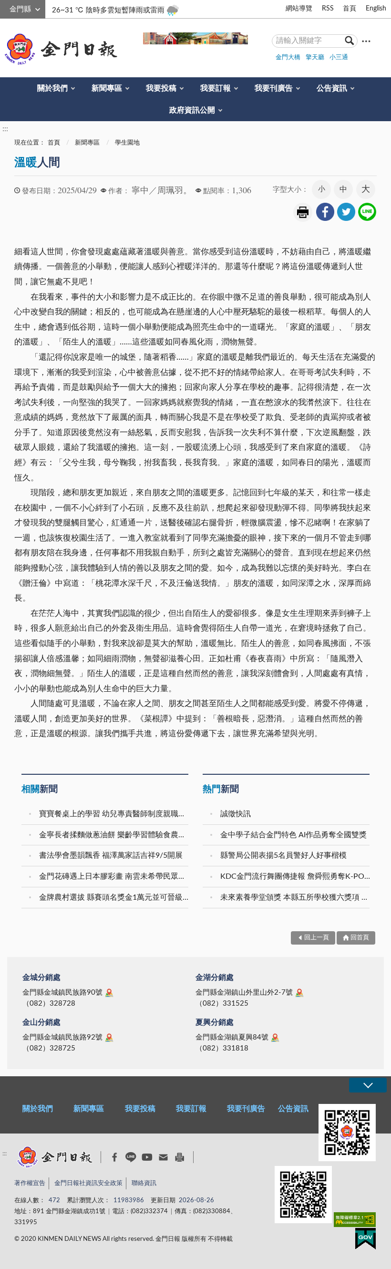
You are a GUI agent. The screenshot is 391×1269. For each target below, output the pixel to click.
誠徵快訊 (235, 814)
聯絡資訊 (144, 1183)
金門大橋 (288, 57)
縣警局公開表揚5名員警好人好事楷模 (283, 855)
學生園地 (127, 143)
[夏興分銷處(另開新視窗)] (275, 1037)
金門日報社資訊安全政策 (88, 1183)
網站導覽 (299, 8)
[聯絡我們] (163, 1157)
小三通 (338, 57)
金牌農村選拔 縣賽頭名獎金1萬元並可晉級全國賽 (115, 897)
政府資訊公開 (192, 110)
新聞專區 (107, 88)
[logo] (59, 49)
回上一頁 (316, 938)
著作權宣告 (29, 1183)
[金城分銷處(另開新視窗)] (109, 993)
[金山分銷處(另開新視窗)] (109, 1037)
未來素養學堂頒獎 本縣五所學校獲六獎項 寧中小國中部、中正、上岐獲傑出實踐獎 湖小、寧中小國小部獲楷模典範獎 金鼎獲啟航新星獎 (296, 897)
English (376, 8)
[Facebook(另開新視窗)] (115, 1157)
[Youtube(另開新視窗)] (147, 1157)
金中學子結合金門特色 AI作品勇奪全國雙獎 (293, 835)
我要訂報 (215, 88)
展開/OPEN (367, 1085)
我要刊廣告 (274, 88)
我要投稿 (161, 88)
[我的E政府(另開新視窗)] (365, 1240)
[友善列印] (179, 1157)
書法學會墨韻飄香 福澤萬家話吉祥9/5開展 (111, 855)
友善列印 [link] (302, 212)
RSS (328, 8)
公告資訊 (332, 88)
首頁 (349, 8)
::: (5, 7)
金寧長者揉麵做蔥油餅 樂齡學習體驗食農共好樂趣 (115, 835)
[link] (325, 212)
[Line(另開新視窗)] (131, 1157)
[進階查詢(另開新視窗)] (366, 40)
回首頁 (359, 938)
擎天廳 (315, 57)
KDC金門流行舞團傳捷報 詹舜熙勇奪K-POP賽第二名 (296, 876)
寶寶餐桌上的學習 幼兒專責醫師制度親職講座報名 (115, 814)
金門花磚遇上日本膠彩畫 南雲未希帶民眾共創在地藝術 (115, 876)
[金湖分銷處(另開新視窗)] (299, 993)
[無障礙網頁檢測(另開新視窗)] (355, 1221)
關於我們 (52, 88)
